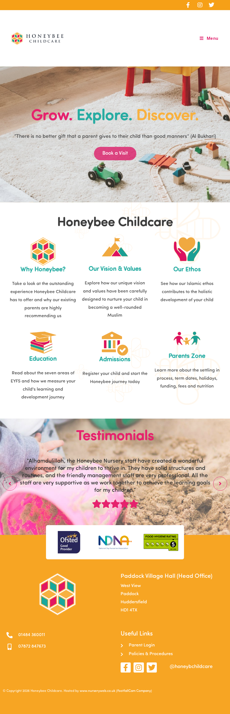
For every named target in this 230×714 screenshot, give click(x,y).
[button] (10, 484)
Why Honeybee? (43, 269)
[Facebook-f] (126, 667)
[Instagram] (139, 667)
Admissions (114, 359)
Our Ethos (187, 269)
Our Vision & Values (115, 269)
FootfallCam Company (134, 691)
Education (43, 359)
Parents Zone (187, 356)
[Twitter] (152, 667)
